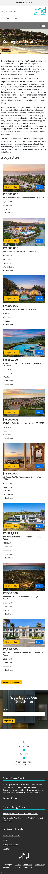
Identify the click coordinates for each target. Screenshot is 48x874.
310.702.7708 (11, 11)
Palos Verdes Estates (11, 835)
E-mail (5, 709)
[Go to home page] (40, 11)
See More (10, 849)
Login (16, 18)
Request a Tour (11, 187)
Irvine (5, 840)
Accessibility (40, 865)
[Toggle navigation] (43, 25)
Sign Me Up (8, 721)
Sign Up (9, 18)
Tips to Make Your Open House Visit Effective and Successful (23, 819)
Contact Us (24, 754)
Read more (12, 213)
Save (39, 187)
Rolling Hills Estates (11, 844)
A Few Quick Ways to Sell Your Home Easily (20, 813)
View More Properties (11, 682)
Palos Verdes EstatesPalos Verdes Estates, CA (24, 763)
